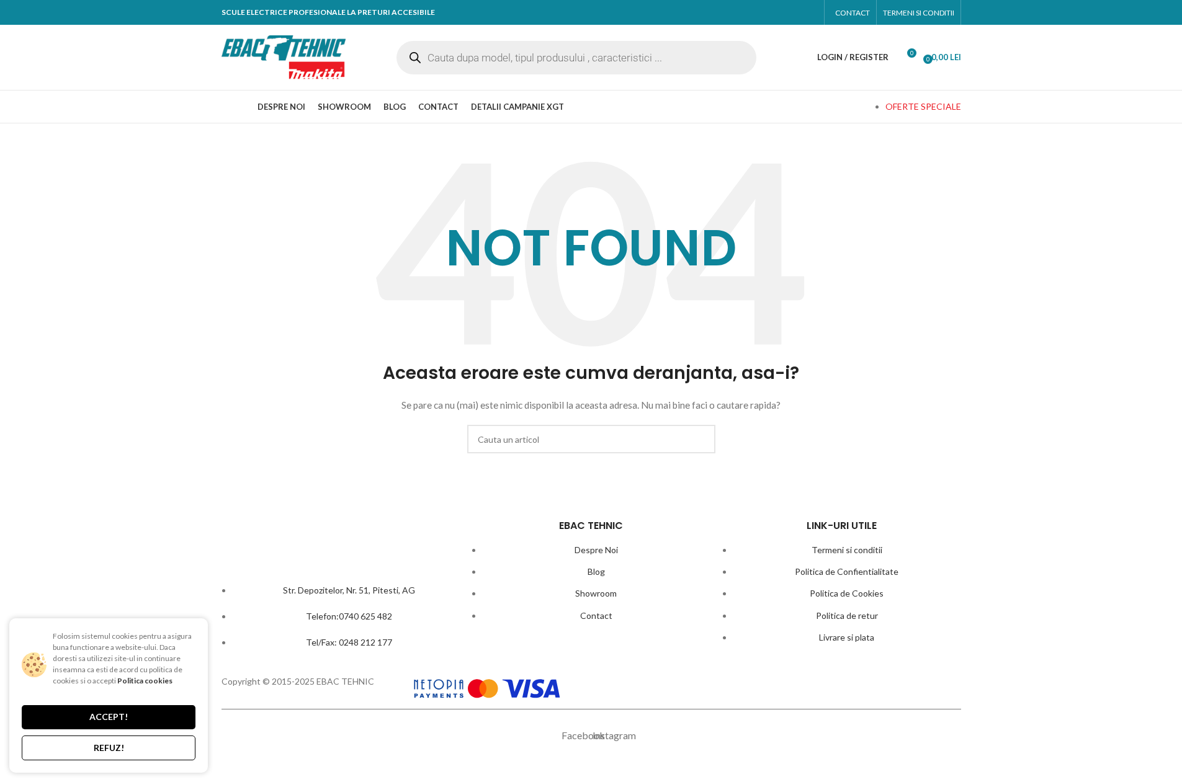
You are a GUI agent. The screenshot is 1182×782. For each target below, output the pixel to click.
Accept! (108, 716)
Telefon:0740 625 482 (349, 616)
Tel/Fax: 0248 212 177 (349, 642)
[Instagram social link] (805, 12)
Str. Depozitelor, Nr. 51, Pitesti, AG (349, 590)
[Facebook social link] (782, 12)
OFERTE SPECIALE (923, 106)
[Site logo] (284, 56)
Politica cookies (144, 680)
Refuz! (109, 747)
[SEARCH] (701, 439)
